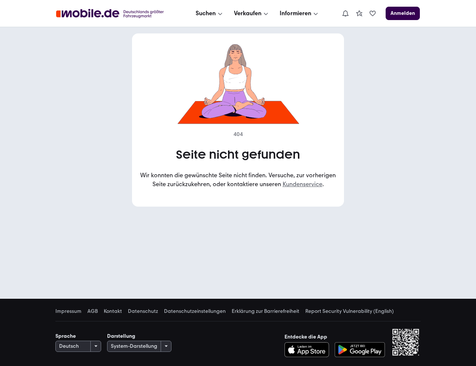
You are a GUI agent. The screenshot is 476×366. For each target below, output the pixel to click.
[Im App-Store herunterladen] (308, 349)
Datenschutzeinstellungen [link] (195, 311)
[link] (359, 13)
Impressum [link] (68, 311)
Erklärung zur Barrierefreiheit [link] (265, 311)
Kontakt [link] (113, 311)
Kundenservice (302, 184)
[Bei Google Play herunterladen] (360, 349)
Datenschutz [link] (143, 311)
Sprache (65, 336)
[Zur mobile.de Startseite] (116, 13)
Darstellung (121, 336)
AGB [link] (92, 311)
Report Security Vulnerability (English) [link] (349, 311)
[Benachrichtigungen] (345, 13)
